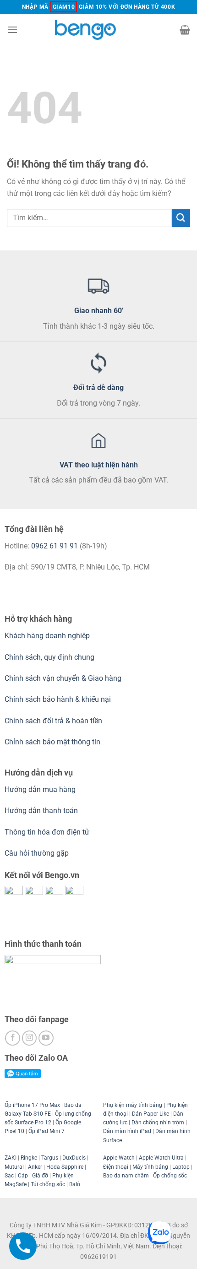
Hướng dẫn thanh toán (41, 810)
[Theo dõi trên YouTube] (46, 1038)
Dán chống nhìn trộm (157, 1122)
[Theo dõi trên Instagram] (29, 1038)
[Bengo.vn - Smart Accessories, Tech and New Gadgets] (98, 29)
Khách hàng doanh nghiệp (47, 635)
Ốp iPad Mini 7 (46, 1131)
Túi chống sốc (48, 1184)
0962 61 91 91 (54, 546)
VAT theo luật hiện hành (99, 465)
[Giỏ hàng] (185, 30)
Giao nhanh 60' (98, 310)
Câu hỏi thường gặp (37, 853)
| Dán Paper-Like (148, 1114)
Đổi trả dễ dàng (98, 387)
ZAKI (10, 1158)
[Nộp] (181, 218)
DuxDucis (74, 1158)
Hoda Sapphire (64, 1167)
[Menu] (12, 29)
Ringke (29, 1158)
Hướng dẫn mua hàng (41, 789)
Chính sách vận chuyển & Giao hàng (63, 678)
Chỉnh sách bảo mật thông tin (52, 742)
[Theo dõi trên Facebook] (12, 1038)
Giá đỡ (40, 1175)
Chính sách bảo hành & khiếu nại (58, 699)
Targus (49, 1158)
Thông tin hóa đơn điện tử (47, 832)
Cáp (23, 1175)
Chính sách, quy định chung (49, 657)
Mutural (14, 1167)
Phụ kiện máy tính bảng (132, 1105)
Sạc (9, 1175)
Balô (74, 1184)
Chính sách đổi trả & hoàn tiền (53, 720)
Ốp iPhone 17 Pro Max (32, 1105)
